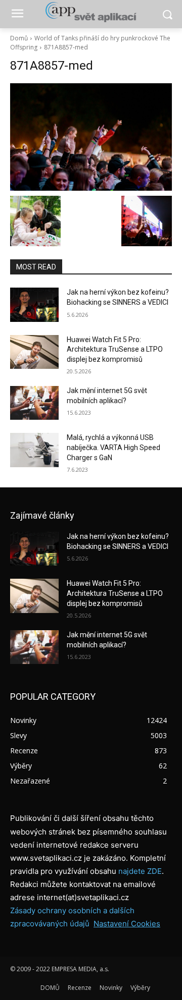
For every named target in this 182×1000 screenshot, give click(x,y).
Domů (19, 38)
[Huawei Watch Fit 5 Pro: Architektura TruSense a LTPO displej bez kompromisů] (34, 352)
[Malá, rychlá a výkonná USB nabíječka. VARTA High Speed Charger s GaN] (34, 450)
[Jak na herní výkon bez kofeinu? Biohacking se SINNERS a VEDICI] (34, 304)
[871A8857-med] (91, 137)
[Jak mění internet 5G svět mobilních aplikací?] (34, 403)
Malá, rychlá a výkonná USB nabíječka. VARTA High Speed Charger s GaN (113, 447)
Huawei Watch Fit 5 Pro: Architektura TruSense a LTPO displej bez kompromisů (115, 349)
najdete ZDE (140, 871)
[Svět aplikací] (91, 12)
